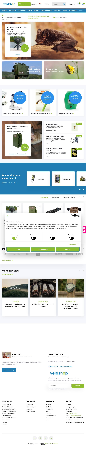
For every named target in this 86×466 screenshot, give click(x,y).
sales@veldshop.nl (66, 366)
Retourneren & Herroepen (9, 411)
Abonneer (77, 385)
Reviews (4, 422)
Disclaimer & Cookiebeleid (9, 417)
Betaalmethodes (6, 404)
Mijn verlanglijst (31, 411)
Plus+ (50, 443)
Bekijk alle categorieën (9, 182)
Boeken (30, 10)
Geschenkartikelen (46, 10)
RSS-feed (55, 443)
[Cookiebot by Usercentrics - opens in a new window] (72, 215)
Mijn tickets (29, 409)
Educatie (36, 10)
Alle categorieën (22, 4)
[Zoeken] (64, 4)
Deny (18, 249)
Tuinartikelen (22, 10)
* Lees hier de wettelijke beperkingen (56, 389)
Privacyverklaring (6, 415)
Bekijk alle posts (7, 274)
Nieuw (65, 10)
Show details (72, 244)
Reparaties (82, 10)
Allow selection (43, 249)
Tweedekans (57, 10)
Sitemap (4, 424)
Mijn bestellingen (31, 407)
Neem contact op (9, 370)
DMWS (46, 443)
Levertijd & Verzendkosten (9, 409)
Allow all (67, 249)
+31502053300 (53, 366)
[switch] (33, 238)
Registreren (30, 404)
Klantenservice (32, 4)
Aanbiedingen (73, 10)
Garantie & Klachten (7, 407)
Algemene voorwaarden (8, 413)
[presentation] (79, 189)
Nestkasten (12, 10)
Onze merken (6, 260)
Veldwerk (4, 10)
